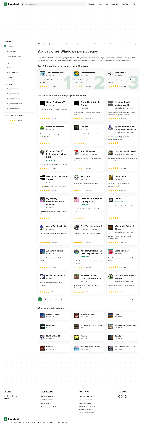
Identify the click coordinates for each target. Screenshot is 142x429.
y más (20, 120)
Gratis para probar (13, 72)
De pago (9, 77)
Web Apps (125, 4)
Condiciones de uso (85, 400)
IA (94, 44)
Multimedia (105, 44)
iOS (107, 4)
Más (134, 4)
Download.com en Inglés (49, 407)
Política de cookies (85, 403)
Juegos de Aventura (13, 99)
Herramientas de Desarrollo (84, 44)
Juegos (99, 44)
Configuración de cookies (87, 413)
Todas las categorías (58, 44)
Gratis (9, 67)
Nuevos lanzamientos (14, 56)
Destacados (11, 46)
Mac (100, 4)
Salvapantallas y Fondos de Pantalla (129, 44)
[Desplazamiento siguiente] (135, 43)
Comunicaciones (70, 44)
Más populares (11, 51)
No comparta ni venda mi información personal (87, 408)
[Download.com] (11, 4)
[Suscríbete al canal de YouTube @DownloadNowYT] (126, 396)
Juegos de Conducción (14, 104)
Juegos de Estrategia (14, 109)
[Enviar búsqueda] (22, 4)
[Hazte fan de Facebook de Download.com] (118, 396)
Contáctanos (45, 403)
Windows (91, 4)
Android (115, 4)
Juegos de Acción (13, 89)
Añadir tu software (47, 400)
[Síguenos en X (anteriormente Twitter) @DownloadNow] (122, 396)
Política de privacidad (86, 396)
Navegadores (114, 44)
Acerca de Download (48, 396)
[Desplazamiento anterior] (49, 43)
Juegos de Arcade (13, 94)
